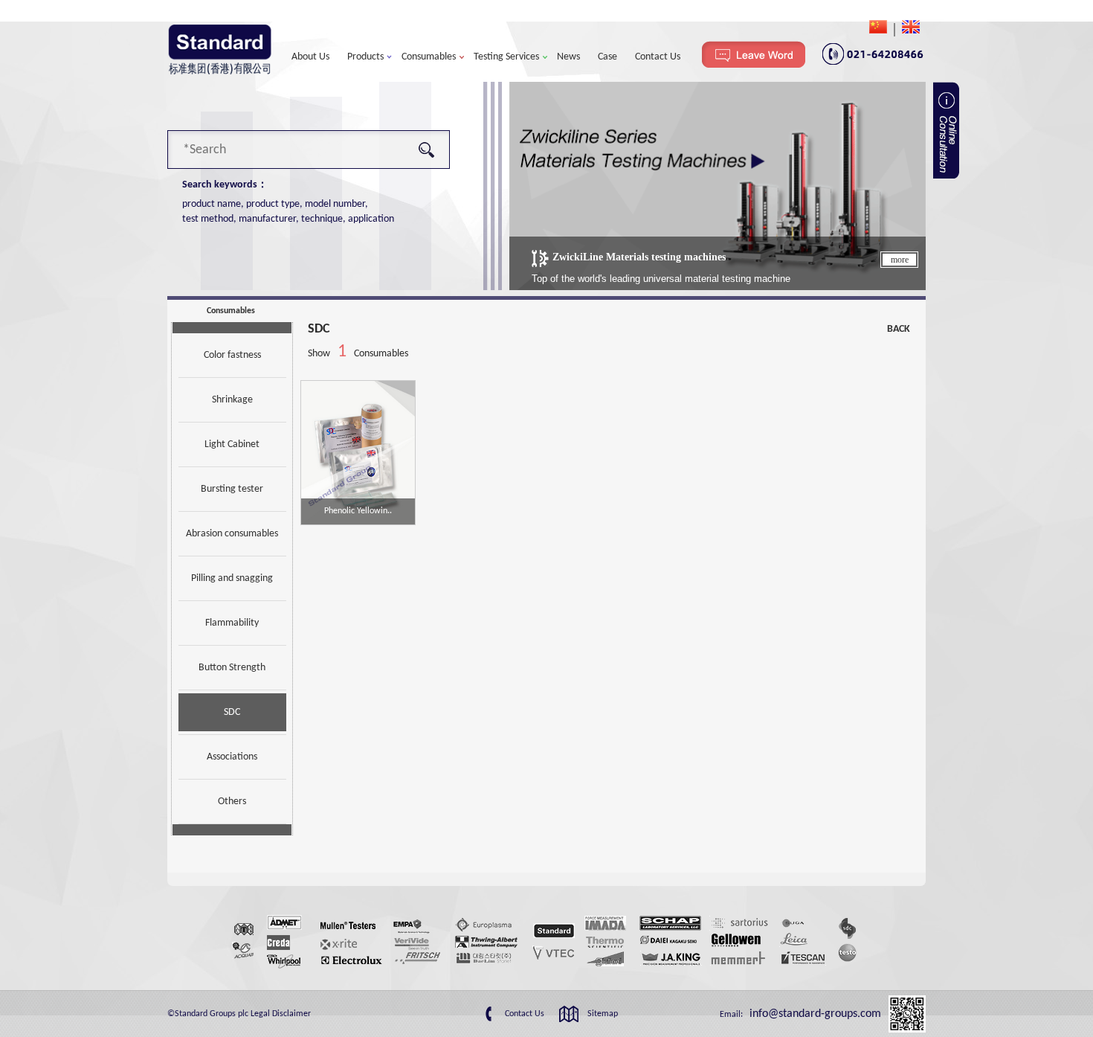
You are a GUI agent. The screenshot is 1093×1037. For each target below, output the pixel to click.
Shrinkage (232, 399)
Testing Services (506, 56)
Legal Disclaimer (281, 1013)
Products (365, 56)
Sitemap (602, 1013)
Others (232, 801)
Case (607, 56)
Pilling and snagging (232, 578)
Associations (232, 756)
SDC (232, 712)
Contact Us (657, 56)
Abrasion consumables (232, 533)
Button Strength (232, 667)
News (568, 56)
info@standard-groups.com (814, 1014)
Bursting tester (232, 489)
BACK (898, 329)
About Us (310, 56)
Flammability (232, 623)
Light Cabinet (231, 444)
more (900, 259)
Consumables (429, 56)
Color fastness (232, 355)
